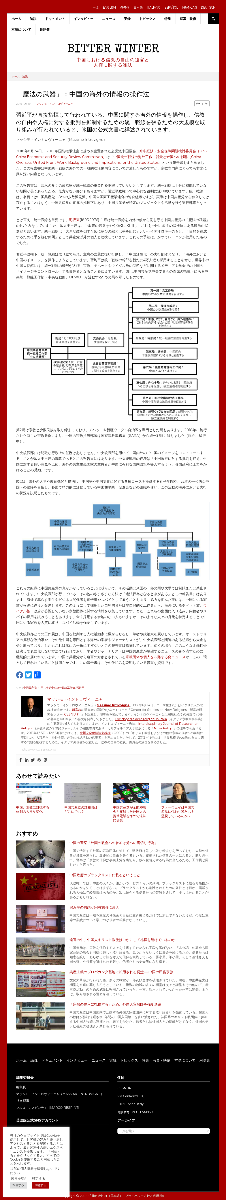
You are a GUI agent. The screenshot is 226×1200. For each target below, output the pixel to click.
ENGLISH (109, 7)
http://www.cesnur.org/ (38, 749)
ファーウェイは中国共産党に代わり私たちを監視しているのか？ (177, 811)
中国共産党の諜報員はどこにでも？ (81, 809)
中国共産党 (30, 687)
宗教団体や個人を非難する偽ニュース (156, 657)
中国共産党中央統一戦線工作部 (56, 687)
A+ (198, 104)
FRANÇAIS (189, 7)
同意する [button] (40, 1185)
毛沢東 (74, 220)
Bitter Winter (113, 50)
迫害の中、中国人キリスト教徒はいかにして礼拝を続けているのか (122, 940)
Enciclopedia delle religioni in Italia (141, 719)
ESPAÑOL (171, 7)
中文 (96, 7)
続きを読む (19, 1178)
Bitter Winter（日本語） (106, 1196)
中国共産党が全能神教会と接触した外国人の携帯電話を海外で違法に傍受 (129, 813)
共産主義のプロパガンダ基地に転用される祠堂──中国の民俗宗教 (121, 972)
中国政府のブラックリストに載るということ (105, 875)
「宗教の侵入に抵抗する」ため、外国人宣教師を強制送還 (115, 1004)
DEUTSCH (208, 7)
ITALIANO (153, 7)
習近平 (80, 687)
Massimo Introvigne (113, 705)
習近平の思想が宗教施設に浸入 (94, 907)
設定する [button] (38, 1178)
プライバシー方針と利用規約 (145, 1196)
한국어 (124, 7)
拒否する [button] (18, 1185)
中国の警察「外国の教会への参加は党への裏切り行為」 (114, 843)
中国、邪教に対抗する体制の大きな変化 (32, 809)
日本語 (138, 7)
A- (206, 104)
